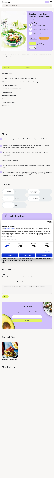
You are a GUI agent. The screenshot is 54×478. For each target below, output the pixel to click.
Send (33, 47)
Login (46, 2)
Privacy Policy (32, 324)
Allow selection (27, 255)
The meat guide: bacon (9, 359)
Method (28, 67)
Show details (47, 251)
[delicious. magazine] (6, 2)
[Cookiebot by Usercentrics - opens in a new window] (46, 222)
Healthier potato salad (43, 258)
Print (41, 43)
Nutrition (48, 67)
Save (33, 43)
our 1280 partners (9, 228)
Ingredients (6, 67)
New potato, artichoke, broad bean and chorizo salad (9, 260)
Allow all (44, 255)
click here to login (27, 277)
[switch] (20, 246)
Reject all (10, 255)
